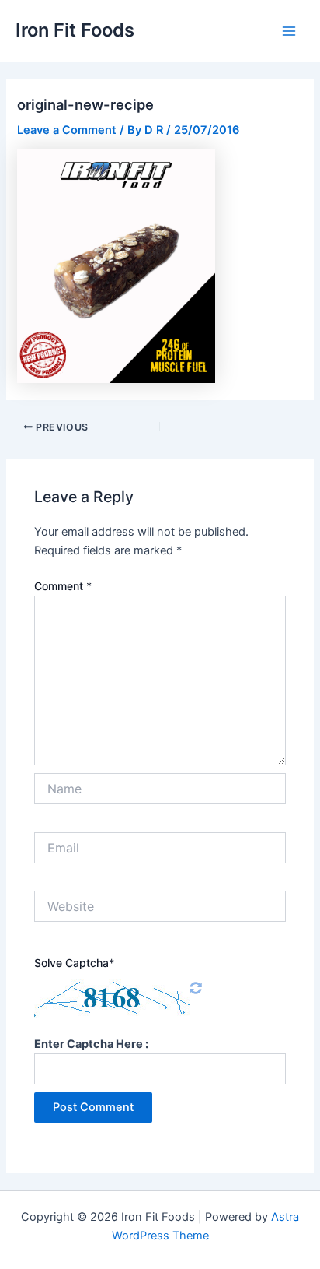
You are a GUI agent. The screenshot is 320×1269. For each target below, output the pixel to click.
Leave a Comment (67, 130)
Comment (63, 585)
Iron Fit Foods (75, 30)
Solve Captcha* (74, 962)
